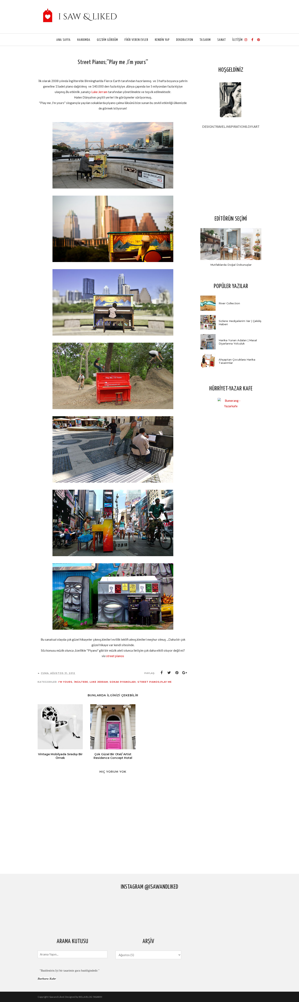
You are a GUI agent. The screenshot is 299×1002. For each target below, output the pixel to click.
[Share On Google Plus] (184, 672)
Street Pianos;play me (154, 681)
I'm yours (65, 681)
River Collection (229, 303)
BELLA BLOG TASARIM (90, 997)
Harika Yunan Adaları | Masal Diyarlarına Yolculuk (238, 342)
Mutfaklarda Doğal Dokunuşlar (231, 264)
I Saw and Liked (56, 997)
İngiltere (81, 681)
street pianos (115, 656)
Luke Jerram (99, 92)
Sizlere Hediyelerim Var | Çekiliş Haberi (240, 322)
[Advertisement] (230, 171)
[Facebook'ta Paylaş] (161, 672)
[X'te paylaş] (169, 672)
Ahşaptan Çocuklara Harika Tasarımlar (237, 361)
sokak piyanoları (123, 681)
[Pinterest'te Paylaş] (177, 672)
